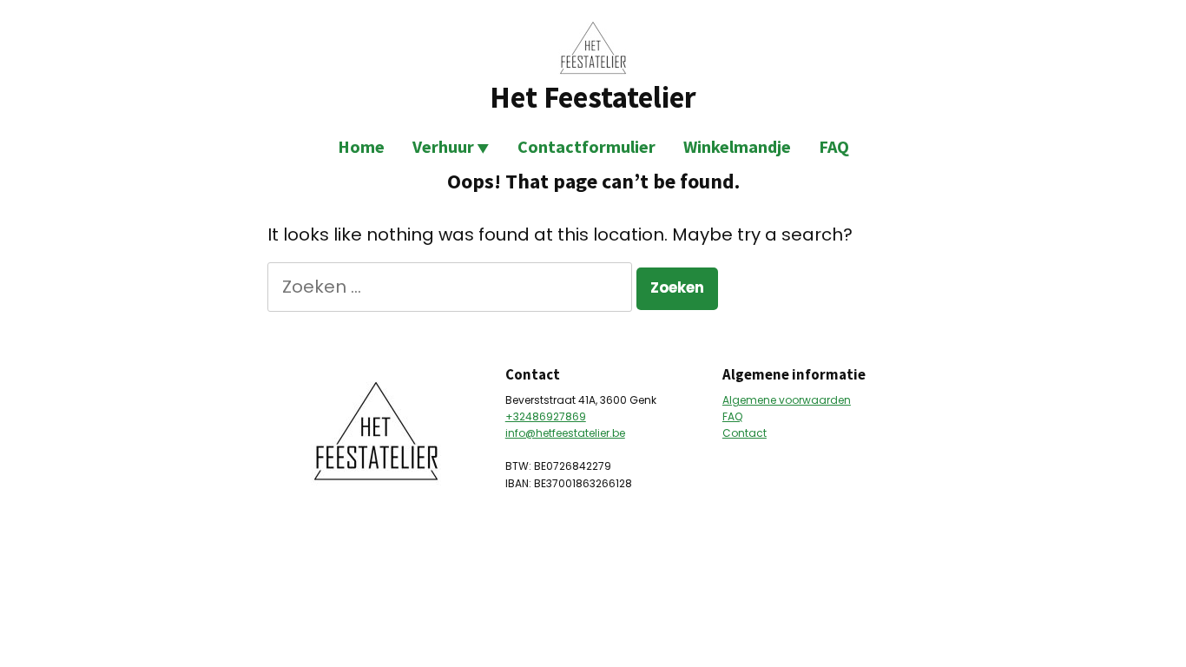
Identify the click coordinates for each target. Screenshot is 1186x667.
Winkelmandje (737, 146)
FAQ (834, 146)
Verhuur (443, 146)
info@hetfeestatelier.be (565, 433)
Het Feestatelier (593, 97)
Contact (744, 433)
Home (361, 146)
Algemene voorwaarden (786, 400)
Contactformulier (586, 146)
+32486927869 (545, 416)
